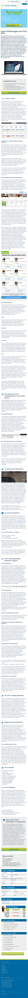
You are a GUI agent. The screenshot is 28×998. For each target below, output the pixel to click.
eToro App (23, 454)
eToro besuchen (11, 25)
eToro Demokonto (19, 521)
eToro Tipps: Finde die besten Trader (11, 862)
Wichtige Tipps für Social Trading (10, 926)
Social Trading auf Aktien (9, 944)
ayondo (3, 966)
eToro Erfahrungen (7, 860)
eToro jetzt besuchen (14, 92)
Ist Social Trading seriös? (9, 929)
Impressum (4, 993)
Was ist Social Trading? (8, 935)
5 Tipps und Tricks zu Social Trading (11, 924)
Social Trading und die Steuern (10, 927)
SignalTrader (5, 970)
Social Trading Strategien (9, 922)
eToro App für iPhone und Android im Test (12, 864)
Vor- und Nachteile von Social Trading (11, 946)
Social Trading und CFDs (8, 948)
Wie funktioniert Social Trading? (10, 937)
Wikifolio (4, 968)
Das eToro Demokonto (8, 858)
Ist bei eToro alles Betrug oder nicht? (11, 865)
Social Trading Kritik (8, 949)
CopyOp (3, 971)
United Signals (5, 972)
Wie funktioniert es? (6, 982)
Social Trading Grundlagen (8, 980)
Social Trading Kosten (8, 940)
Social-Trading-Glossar (8, 942)
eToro (3, 964)
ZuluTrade (4, 967)
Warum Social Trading (8, 939)
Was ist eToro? (6, 861)
